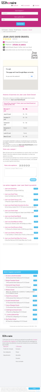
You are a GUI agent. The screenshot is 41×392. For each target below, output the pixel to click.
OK (32, 76)
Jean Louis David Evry (10, 188)
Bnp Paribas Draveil (11, 319)
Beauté (16, 47)
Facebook (15, 5)
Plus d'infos (38, 390)
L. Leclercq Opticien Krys (12, 314)
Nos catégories (7, 352)
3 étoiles (25, 165)
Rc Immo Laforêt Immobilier (13, 276)
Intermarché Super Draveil (13, 285)
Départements (6, 355)
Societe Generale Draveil (12, 300)
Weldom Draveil (10, 290)
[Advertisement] (22, 63)
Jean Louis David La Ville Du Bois (14, 232)
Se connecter (26, 5)
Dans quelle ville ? (19, 17)
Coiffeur (20, 47)
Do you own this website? (13, 76)
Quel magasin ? (19, 10)
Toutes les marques (8, 349)
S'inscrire (36, 5)
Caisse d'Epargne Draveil (12, 305)
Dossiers (18, 358)
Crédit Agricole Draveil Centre (14, 310)
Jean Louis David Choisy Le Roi (13, 199)
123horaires (8, 2)
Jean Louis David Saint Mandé (13, 216)
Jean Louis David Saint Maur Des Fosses (16, 238)
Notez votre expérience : (11, 165)
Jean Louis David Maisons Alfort (13, 221)
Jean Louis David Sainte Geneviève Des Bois (17, 205)
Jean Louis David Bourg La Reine (13, 227)
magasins (19, 185)
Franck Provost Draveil (12, 296)
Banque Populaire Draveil (12, 280)
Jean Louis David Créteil (11, 210)
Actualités (18, 355)
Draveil (30, 30)
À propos (18, 349)
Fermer (34, 388)
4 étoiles (27, 165)
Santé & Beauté (9, 47)
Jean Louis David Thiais (11, 194)
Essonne (24, 30)
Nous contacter (19, 361)
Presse (17, 352)
